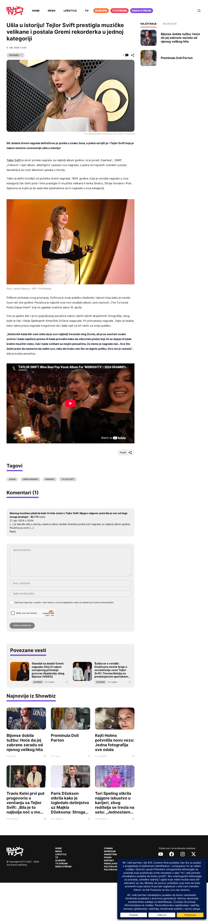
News (51, 10)
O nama (108, 848)
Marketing (110, 854)
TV (86, 10)
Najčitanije (149, 23)
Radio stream (141, 10)
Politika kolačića (115, 869)
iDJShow (101, 10)
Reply (13, 531)
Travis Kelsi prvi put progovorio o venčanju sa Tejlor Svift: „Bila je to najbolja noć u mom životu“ (25, 805)
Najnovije (170, 23)
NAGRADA (49, 479)
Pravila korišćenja (115, 863)
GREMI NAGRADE (30, 479)
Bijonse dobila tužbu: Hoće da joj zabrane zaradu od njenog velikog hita (25, 742)
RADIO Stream (63, 866)
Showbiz (14, 55)
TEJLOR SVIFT (68, 479)
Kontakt (109, 860)
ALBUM (12, 479)
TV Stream (119, 10)
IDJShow (60, 860)
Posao (108, 857)
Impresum (110, 851)
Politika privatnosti (116, 866)
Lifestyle (70, 10)
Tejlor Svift (14, 160)
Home (36, 10)
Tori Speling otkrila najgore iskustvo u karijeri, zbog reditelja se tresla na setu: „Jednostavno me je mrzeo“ (114, 805)
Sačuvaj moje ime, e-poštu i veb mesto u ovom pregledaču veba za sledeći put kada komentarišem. (64, 602)
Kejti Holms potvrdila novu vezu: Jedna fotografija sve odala (114, 742)
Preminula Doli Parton (65, 737)
